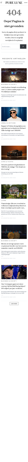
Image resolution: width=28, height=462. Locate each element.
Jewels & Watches (8, 123)
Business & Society (9, 84)
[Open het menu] (1, 3)
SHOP (25, 2)
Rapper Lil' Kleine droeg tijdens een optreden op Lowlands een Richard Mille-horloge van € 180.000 (13, 128)
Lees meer (14, 303)
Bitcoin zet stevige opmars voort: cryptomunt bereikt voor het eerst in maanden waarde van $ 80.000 (13, 246)
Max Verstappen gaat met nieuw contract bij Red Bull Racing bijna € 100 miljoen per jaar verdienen (13, 286)
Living (3, 200)
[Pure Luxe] (14, 2)
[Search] (23, 46)
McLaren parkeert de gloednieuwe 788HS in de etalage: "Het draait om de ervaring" (13, 167)
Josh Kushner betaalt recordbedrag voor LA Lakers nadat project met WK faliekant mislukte (13, 89)
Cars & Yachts (7, 161)
